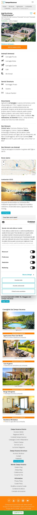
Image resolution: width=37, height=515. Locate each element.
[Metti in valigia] (31, 14)
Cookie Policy (18, 484)
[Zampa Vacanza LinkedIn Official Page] (23, 501)
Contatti (18, 456)
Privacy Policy (18, 481)
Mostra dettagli (27, 274)
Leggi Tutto (5, 301)
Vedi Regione (6, 213)
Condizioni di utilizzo (18, 489)
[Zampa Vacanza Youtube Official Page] (14, 501)
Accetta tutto (18, 280)
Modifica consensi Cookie (18, 486)
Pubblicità (18, 459)
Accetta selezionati (18, 285)
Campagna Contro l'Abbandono (18, 440)
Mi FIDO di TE (18, 445)
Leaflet (25, 174)
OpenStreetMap (29, 174)
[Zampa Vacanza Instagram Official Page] (18, 501)
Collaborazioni (18, 472)
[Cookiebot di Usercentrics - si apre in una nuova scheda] (27, 222)
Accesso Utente (18, 432)
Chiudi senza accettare (18, 291)
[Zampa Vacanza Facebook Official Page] (9, 501)
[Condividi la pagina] (34, 14)
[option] (18, 32)
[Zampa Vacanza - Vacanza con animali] (9, 2)
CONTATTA (18, 513)
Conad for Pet (18, 475)
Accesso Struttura (18, 453)
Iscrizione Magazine (18, 447)
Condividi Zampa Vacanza (18, 437)
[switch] (32, 256)
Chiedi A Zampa (18, 442)
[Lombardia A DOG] (18, 191)
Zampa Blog (18, 470)
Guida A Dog (18, 467)
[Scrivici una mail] (27, 501)
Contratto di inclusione (18, 491)
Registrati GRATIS (18, 434)
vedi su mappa (13, 21)
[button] (18, 165)
